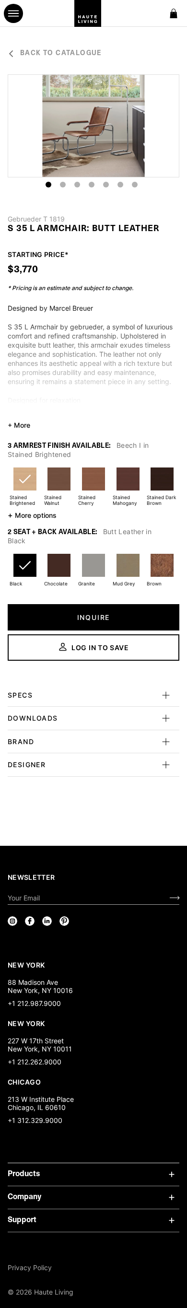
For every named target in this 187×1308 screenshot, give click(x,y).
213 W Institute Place (41, 1099)
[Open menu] (13, 13)
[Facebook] (30, 921)
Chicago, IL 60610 (37, 1107)
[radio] (25, 484)
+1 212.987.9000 (34, 1003)
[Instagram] (12, 921)
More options (32, 515)
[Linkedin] (47, 921)
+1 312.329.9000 (35, 1120)
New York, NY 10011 (40, 1049)
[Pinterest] (64, 921)
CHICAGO (24, 1082)
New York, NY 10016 (40, 990)
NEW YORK (27, 965)
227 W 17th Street (36, 1041)
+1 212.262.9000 (34, 1062)
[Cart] (173, 13)
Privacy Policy (30, 1267)
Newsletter (31, 877)
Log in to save (100, 647)
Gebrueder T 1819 (36, 219)
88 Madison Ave (33, 982)
